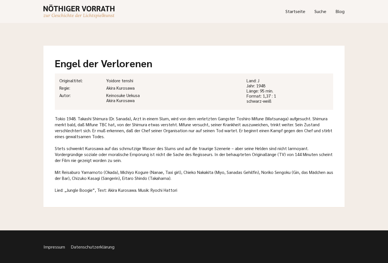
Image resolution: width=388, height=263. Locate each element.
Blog (340, 11)
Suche (320, 11)
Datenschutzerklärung (92, 247)
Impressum (54, 247)
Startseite (295, 11)
